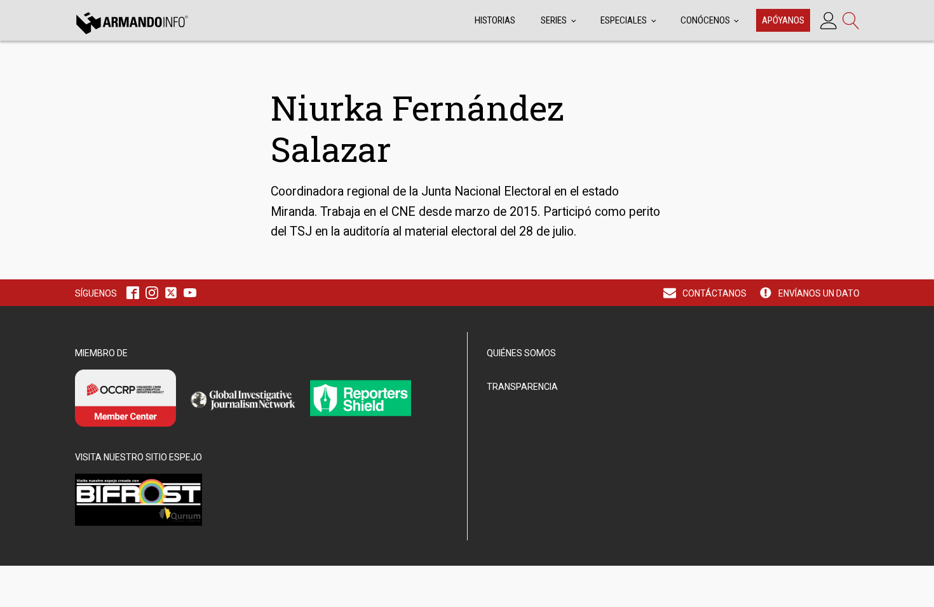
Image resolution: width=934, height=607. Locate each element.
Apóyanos (783, 20)
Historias (495, 20)
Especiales (623, 20)
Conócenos (705, 20)
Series (554, 20)
